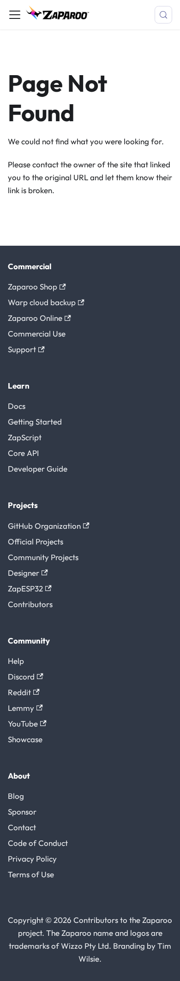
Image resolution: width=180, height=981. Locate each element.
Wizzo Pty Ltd (85, 946)
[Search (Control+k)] (163, 15)
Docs (16, 406)
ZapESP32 (25, 588)
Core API (23, 453)
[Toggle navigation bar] (15, 15)
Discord (21, 676)
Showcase (25, 739)
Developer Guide (37, 468)
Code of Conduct (38, 843)
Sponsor (22, 811)
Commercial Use (37, 333)
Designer (23, 573)
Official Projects (35, 541)
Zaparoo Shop (32, 286)
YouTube (23, 723)
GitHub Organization (44, 526)
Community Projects (43, 557)
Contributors (30, 604)
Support (22, 349)
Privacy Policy (32, 858)
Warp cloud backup (42, 302)
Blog (16, 796)
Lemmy (21, 708)
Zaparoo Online (35, 318)
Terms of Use (31, 874)
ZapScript (25, 437)
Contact (22, 827)
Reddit (19, 692)
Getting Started (35, 421)
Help (16, 661)
